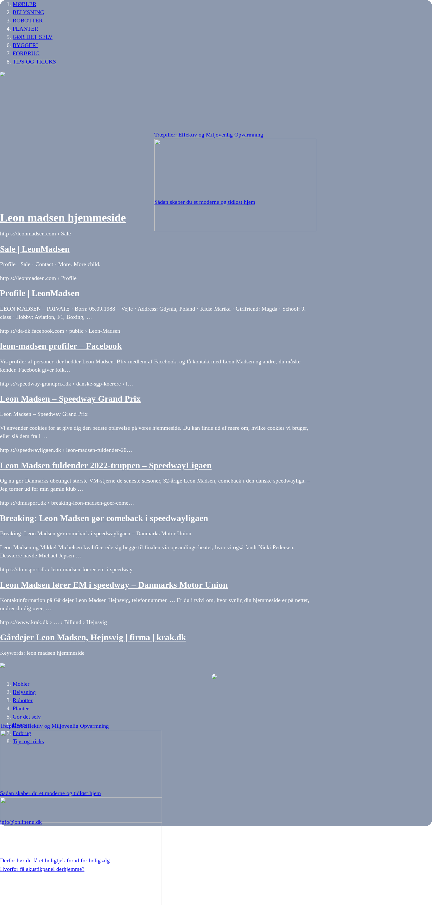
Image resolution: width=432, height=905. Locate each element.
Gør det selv (32, 37)
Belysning (28, 12)
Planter (25, 29)
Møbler (24, 4)
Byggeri (25, 45)
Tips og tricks (34, 61)
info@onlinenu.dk (21, 822)
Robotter (28, 20)
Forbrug (26, 53)
